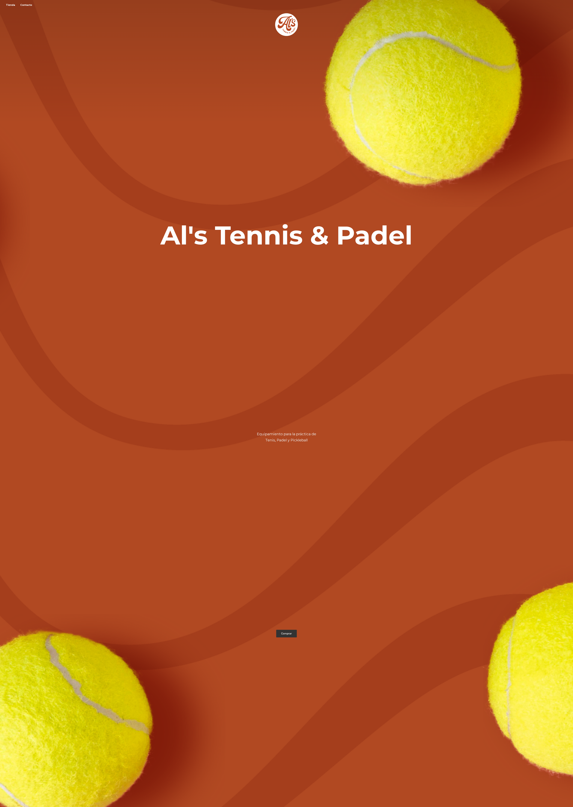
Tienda (10, 5)
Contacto (26, 5)
